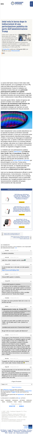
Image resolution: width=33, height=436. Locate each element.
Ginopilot (7, 250)
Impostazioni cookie (22, 433)
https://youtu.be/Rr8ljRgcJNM (10, 270)
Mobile (21, 406)
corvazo (7, 334)
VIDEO (15, 402)
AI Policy (29, 430)
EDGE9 (3, 402)
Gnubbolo (7, 297)
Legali (9, 430)
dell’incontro (17, 151)
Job (14, 433)
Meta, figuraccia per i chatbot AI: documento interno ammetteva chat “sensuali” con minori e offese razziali (20, 237)
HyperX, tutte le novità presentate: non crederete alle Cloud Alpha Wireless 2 (12, 234)
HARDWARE (8, 400)
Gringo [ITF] (7, 264)
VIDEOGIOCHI (15, 400)
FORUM (20, 402)
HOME (2, 400)
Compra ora (21, 202)
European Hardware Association (26, 427)
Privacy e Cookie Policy (19, 430)
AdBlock (10, 431)
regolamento (20, 394)
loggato (14, 392)
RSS (6, 433)
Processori (15, 50)
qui (19, 398)
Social (10, 433)
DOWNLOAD (29, 400)
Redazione (17, 431)
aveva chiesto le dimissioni (21, 160)
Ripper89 (7, 366)
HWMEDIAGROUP (27, 402)
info (16, 247)
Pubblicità (4, 431)
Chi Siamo (4, 430)
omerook (7, 257)
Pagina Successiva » (17, 387)
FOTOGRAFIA (9, 402)
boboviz (6, 274)
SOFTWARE (22, 400)
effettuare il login (7, 389)
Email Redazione (26, 431)
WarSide (7, 358)
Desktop (12, 406)
